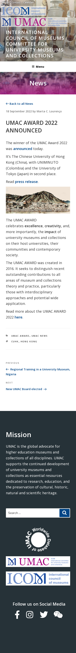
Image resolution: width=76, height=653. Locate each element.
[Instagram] (30, 614)
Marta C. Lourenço (49, 111)
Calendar (28, 2)
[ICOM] (38, 582)
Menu (40, 66)
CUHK (15, 341)
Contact (16, 2)
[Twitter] (43, 614)
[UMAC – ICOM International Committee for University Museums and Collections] (34, 26)
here (18, 317)
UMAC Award (20, 335)
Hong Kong (29, 341)
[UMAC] (38, 564)
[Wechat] (58, 614)
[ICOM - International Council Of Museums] (24, 15)
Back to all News (21, 104)
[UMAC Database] (38, 540)
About (5, 2)
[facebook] (17, 614)
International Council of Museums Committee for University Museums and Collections (35, 44)
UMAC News (40, 335)
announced (22, 148)
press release (26, 181)
